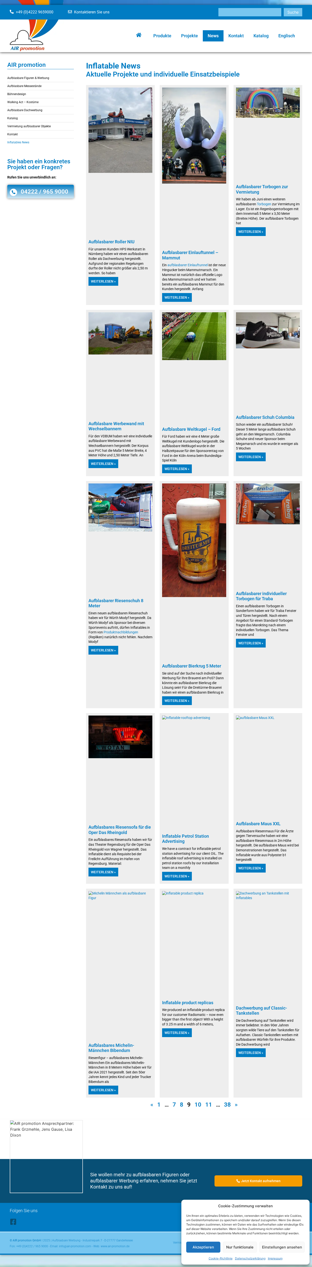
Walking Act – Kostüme (23, 102)
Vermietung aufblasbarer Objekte (29, 126)
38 (227, 1104)
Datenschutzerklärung (250, 1258)
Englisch (286, 35)
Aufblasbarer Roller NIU (111, 241)
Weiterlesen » (103, 281)
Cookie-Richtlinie (221, 1258)
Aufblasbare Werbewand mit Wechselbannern (116, 426)
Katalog (261, 35)
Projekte (189, 35)
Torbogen (264, 204)
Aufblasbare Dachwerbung (24, 110)
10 (198, 1104)
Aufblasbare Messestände (24, 86)
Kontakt (236, 35)
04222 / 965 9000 (44, 191)
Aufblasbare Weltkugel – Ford (191, 429)
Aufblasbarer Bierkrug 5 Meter (191, 665)
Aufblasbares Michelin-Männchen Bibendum (111, 1048)
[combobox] (249, 12)
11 (208, 1104)
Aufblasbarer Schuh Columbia (265, 417)
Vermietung (180, 1242)
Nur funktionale (240, 1247)
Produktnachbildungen (121, 632)
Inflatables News (18, 142)
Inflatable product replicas (187, 1002)
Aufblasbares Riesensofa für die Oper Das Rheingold (119, 830)
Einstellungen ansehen (282, 1247)
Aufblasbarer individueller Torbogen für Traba (261, 596)
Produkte (162, 35)
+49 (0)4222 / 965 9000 (32, 1246)
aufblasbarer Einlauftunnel (187, 265)
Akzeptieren (203, 1247)
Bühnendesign (16, 94)
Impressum (275, 1258)
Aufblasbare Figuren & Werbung (28, 78)
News (213, 35)
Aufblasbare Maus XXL (258, 823)
